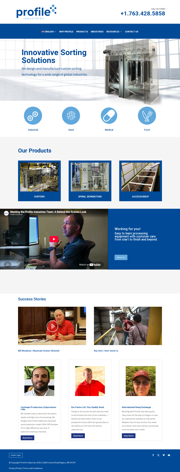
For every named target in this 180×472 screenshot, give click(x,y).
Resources (112, 31)
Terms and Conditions (33, 468)
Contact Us (131, 31)
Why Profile (66, 31)
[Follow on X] (158, 455)
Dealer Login (16, 455)
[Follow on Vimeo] (164, 455)
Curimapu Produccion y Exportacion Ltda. (38, 408)
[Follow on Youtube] (169, 455)
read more (27, 437)
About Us (121, 257)
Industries (97, 31)
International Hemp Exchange (136, 407)
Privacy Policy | (16, 468)
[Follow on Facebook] (153, 455)
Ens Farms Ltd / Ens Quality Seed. (87, 407)
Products (82, 31)
